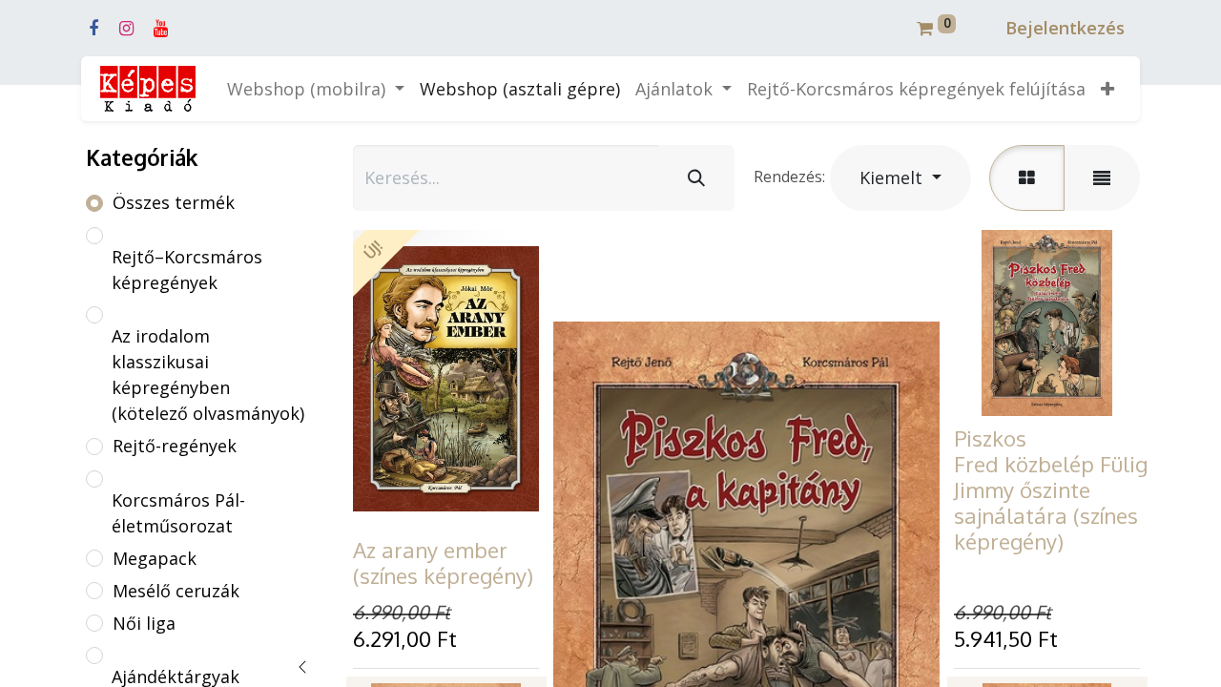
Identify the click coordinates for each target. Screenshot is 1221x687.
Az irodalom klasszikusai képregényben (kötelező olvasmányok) (208, 374)
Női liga (144, 623)
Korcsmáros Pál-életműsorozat (178, 513)
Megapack (155, 558)
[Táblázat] (1027, 178)
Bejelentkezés (1065, 27)
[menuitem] (520, 89)
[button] (1107, 89)
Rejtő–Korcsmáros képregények (187, 269)
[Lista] (1102, 178)
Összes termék (174, 202)
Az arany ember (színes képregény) (443, 562)
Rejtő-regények (175, 445)
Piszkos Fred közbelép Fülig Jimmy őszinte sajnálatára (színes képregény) (1051, 489)
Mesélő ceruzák (176, 590)
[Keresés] (696, 178)
